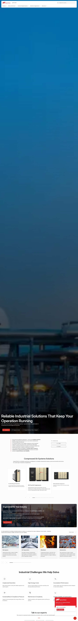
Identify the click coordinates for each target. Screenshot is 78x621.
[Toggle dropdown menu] (76, 532)
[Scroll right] (29, 497)
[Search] (58, 3)
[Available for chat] (75, 618)
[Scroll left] (25, 497)
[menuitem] (4, 5)
